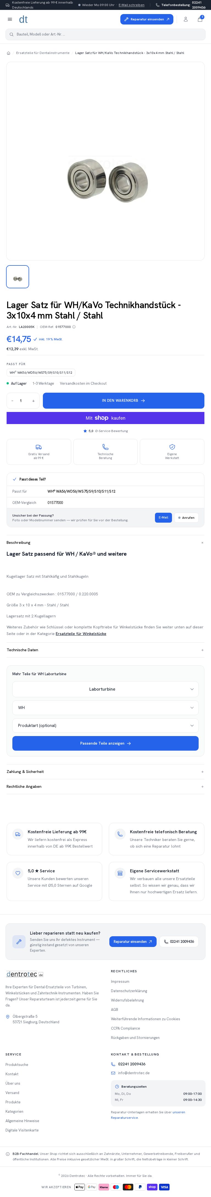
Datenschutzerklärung (129, 991)
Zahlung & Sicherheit (105, 771)
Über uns (12, 1083)
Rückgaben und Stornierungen (135, 1037)
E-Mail (163, 517)
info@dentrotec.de (134, 1073)
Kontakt (11, 1074)
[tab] (18, 277)
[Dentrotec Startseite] (24, 19)
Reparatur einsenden (130, 941)
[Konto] (185, 19)
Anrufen (188, 517)
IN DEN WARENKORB (120, 400)
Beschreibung (105, 542)
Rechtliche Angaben (105, 786)
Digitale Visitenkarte (22, 1130)
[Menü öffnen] (9, 19)
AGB (114, 1009)
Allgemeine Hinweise (22, 1121)
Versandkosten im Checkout (83, 383)
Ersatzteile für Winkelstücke (81, 633)
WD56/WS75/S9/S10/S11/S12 (41, 372)
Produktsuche (16, 1064)
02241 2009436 (183, 5)
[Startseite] (8, 52)
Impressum (120, 981)
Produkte (13, 1102)
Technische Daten (105, 649)
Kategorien (14, 1111)
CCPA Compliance (125, 1028)
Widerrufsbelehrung (127, 1000)
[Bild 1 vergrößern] (105, 161)
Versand (12, 1092)
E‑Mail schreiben (132, 5)
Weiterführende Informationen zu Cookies (145, 1019)
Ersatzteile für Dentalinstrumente (43, 53)
